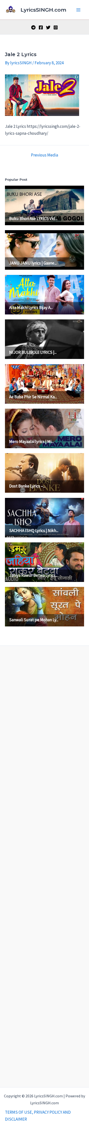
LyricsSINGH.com (43, 10)
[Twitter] (48, 27)
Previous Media (44, 155)
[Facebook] (41, 27)
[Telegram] (33, 27)
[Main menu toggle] (78, 10)
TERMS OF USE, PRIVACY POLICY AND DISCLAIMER (38, 1115)
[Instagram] (55, 27)
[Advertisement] (44, 865)
